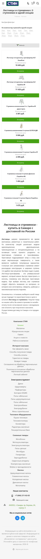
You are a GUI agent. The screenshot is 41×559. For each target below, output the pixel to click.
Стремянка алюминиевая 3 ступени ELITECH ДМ (21, 130)
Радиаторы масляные (20, 427)
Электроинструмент (20, 380)
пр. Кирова (28, 505)
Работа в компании (20, 341)
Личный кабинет (20, 374)
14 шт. (4, 36)
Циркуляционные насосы (20, 473)
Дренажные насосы (20, 482)
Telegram (23, 518)
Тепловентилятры (20, 421)
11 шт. (16, 33)
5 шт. (14, 30)
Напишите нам (22, 500)
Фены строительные (20, 411)
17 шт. (23, 36)
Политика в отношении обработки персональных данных (20, 370)
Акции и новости (20, 337)
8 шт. (31, 30)
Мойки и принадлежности (20, 467)
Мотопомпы (20, 485)
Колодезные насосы (20, 479)
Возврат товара (20, 361)
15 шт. (10, 36)
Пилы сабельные (20, 396)
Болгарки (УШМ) (20, 393)
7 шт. (25, 30)
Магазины (20, 328)
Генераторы (20, 454)
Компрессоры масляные (20, 464)
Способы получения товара (21, 352)
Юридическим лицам (20, 331)
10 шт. (9, 33)
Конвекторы (20, 424)
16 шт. (16, 36)
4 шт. (9, 30)
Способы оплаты (20, 355)
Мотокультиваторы (20, 442)
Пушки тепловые (20, 417)
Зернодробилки (20, 458)
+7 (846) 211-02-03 (22, 495)
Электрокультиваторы (21, 445)
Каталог (20, 325)
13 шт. (28, 33)
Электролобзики (20, 405)
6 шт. (20, 30)
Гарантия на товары (20, 358)
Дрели (20, 383)
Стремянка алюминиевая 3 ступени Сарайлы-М (21, 152)
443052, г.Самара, (16, 505)
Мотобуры (20, 451)
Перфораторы (20, 390)
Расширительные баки (20, 430)
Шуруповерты (20, 387)
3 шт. (3, 30)
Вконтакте (17, 518)
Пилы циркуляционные (20, 399)
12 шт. (22, 33)
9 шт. (3, 33)
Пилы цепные (20, 448)
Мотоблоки (20, 439)
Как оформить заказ (21, 349)
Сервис (20, 334)
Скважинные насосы (20, 476)
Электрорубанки (20, 408)
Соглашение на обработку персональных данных (20, 365)
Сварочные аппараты (20, 461)
